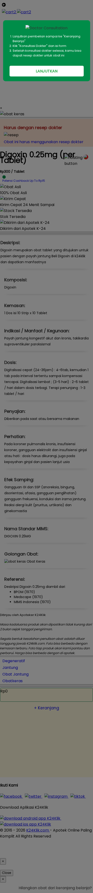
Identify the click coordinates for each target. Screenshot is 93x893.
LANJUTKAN (46, 71)
